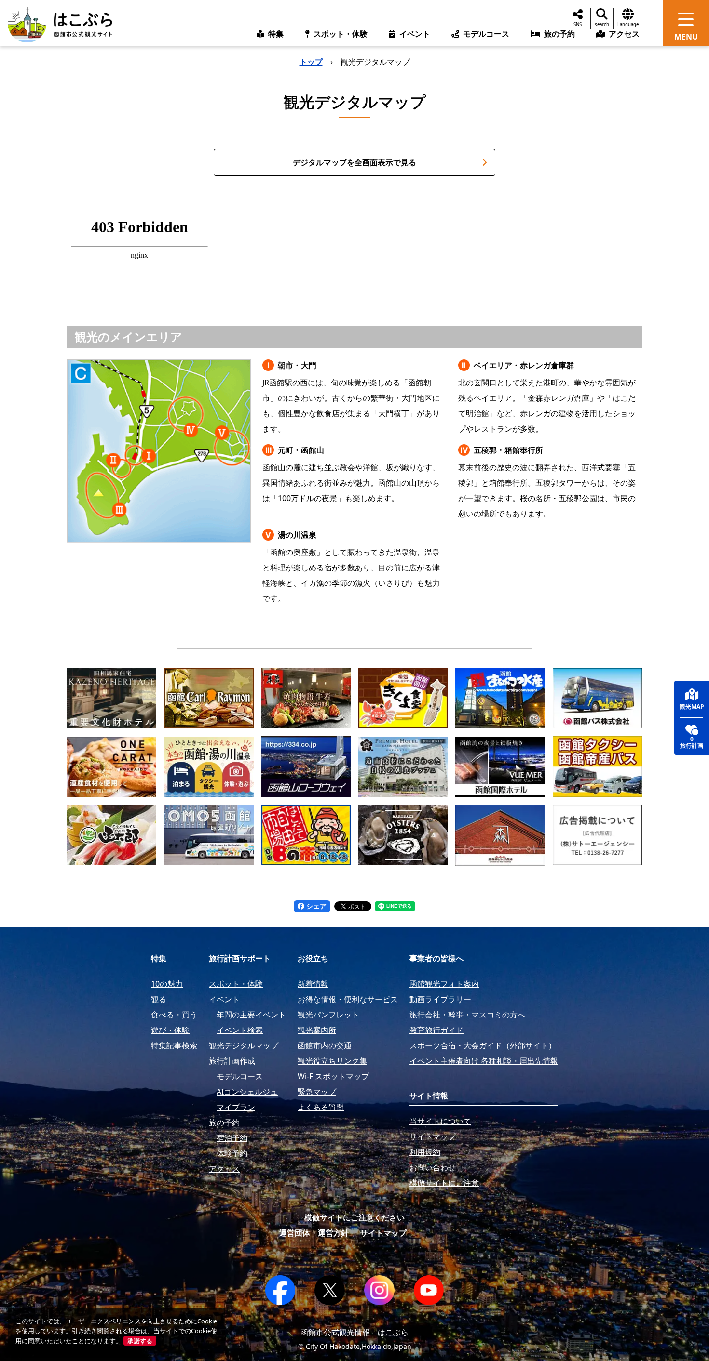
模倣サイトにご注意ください (354, 1217)
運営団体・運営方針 (314, 1233)
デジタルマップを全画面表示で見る (354, 162)
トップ (311, 61)
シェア (315, 906)
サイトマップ (383, 1233)
